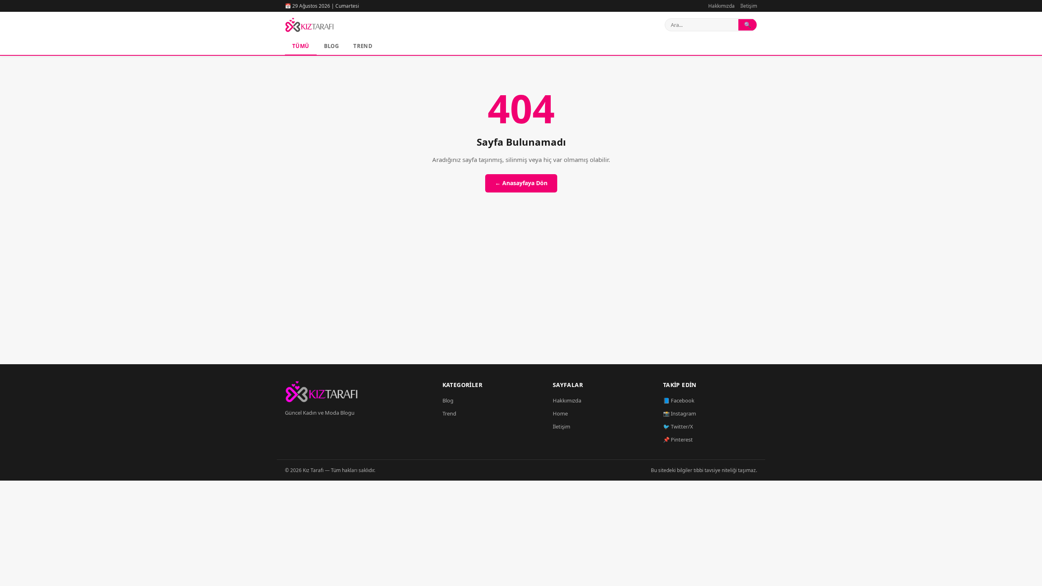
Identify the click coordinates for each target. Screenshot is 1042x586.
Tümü (300, 46)
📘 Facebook (678, 400)
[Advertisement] (521, 288)
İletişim (748, 5)
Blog (331, 46)
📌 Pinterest (678, 439)
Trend (362, 46)
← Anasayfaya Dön (521, 183)
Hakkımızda (721, 5)
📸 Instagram (679, 413)
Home (560, 413)
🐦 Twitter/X (678, 426)
